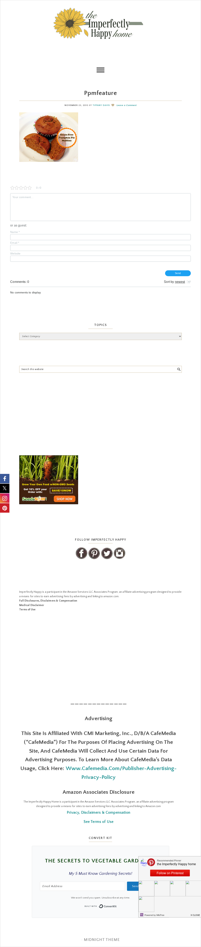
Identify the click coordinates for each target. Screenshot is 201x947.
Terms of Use (27, 609)
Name (15, 232)
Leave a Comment (127, 105)
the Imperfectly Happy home (100, 23)
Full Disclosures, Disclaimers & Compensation (48, 600)
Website (15, 253)
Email (14, 242)
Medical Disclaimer (31, 605)
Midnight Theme (102, 940)
